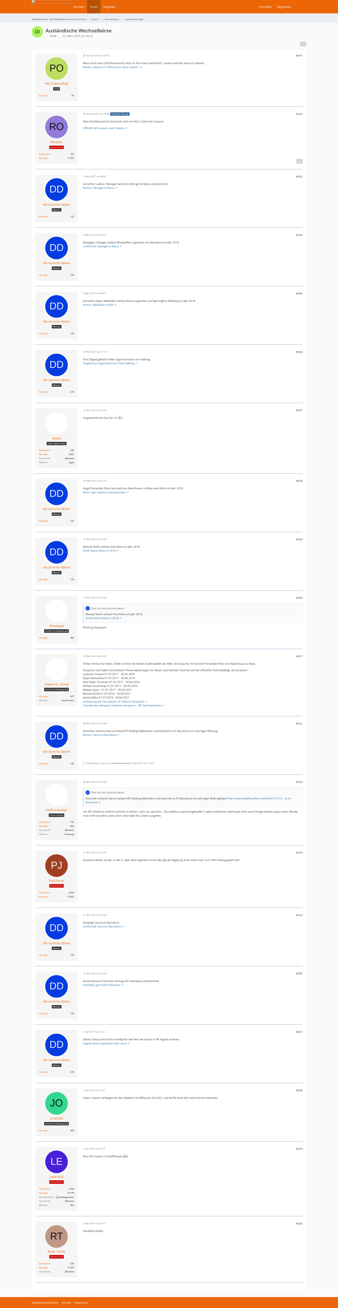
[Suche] (300, 6)
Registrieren (284, 6)
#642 (299, 114)
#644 (299, 235)
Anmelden (265, 6)
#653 (299, 782)
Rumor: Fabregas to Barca (98, 187)
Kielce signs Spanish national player (104, 492)
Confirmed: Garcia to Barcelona (102, 926)
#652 (299, 723)
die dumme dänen (121, 763)
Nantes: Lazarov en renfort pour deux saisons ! (111, 67)
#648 (299, 481)
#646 (299, 352)
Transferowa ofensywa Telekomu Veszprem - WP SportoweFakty (122, 705)
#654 (299, 852)
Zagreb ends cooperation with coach (105, 1043)
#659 (299, 1149)
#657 (299, 1032)
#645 (299, 293)
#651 (299, 656)
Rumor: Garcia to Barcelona (99, 735)
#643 (299, 176)
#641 (299, 55)
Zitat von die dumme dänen (107, 608)
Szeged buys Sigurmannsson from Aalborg (108, 363)
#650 (299, 597)
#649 (299, 539)
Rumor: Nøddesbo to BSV (98, 304)
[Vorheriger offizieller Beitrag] (299, 161)
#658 (299, 1090)
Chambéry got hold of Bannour (102, 985)
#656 (299, 973)
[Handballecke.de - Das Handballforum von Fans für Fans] (51, 9)
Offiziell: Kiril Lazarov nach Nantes (103, 128)
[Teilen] (303, 43)
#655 (299, 915)
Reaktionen (44, 154)
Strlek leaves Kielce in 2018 (99, 550)
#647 (299, 410)
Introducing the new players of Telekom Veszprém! (113, 701)
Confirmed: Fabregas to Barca (101, 246)
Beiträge (43, 95)
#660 (299, 1223)
